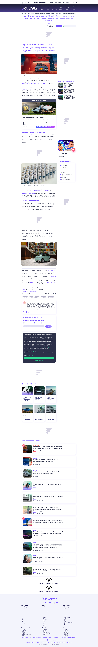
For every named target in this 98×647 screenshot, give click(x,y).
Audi (22, 617)
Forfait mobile (73, 2)
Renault (23, 623)
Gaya (65, 631)
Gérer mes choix (39, 360)
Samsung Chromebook (69, 613)
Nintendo (45, 610)
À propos (38, 642)
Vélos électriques (67, 627)
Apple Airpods (67, 617)
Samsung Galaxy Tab (47, 633)
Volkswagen (24, 625)
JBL (65, 620)
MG (22, 621)
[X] (41, 603)
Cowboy (65, 629)
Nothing (66, 621)
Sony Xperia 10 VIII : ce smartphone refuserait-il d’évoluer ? (48, 558)
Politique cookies (29, 355)
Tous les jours (28, 322)
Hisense (44, 617)
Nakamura (66, 633)
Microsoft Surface (67, 612)
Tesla (23, 624)
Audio (64, 616)
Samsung (45, 621)
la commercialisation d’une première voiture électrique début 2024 (39, 82)
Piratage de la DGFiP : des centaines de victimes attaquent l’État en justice (45, 460)
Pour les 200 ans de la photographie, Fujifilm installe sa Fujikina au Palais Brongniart (27, 399)
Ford (22, 620)
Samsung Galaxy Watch (26, 634)
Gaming (44, 605)
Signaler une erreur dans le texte (29, 291)
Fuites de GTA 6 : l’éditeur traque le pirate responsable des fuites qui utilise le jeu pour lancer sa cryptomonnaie (47, 509)
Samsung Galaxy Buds (68, 622)
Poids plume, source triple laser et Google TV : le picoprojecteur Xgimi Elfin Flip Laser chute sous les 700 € (47, 448)
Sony (44, 622)
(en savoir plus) (47, 347)
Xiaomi (23, 613)
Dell (65, 608)
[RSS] (48, 603)
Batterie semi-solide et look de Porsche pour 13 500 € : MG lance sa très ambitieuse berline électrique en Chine (69, 91)
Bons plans (66, 2)
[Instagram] (43, 603)
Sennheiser (66, 623)
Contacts (43, 642)
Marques (44, 297)
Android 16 (74, 637)
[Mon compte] (30, 2)
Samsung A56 (64, 165)
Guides (59, 2)
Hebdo (36, 322)
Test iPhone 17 (56, 637)
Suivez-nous (58, 26)
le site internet (31, 135)
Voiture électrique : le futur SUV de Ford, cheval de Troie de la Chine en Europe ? (68, 85)
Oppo (23, 610)
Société (35, 506)
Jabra (65, 619)
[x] (23, 312)
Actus (51, 2)
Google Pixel (24, 607)
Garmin (23, 632)
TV (42, 616)
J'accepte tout (39, 357)
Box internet (63, 177)
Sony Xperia (24, 612)
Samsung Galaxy (25, 611)
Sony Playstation (46, 612)
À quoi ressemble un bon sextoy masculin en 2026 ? (47, 485)
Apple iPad (45, 629)
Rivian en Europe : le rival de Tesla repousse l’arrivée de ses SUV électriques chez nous (47, 570)
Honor (65, 610)
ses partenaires (32, 351)
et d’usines (50, 270)
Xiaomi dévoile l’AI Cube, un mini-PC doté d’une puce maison (48, 497)
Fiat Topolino (28, 278)
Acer (65, 606)
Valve (44, 613)
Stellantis (28, 293)
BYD (22, 618)
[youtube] (28, 312)
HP (64, 611)
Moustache (66, 632)
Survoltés (28, 13)
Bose (65, 618)
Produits (35, 494)
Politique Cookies (51, 642)
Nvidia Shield (45, 611)
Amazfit (23, 629)
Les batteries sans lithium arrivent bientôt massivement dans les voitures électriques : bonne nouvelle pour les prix (51, 417)
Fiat (27, 89)
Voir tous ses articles (48, 312)
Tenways (66, 634)
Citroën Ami (53, 276)
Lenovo (65, 609)
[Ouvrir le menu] (22, 2)
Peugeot (52, 87)
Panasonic (45, 619)
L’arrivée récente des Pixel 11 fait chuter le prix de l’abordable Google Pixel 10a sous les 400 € (48, 521)
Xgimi (44, 624)
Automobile (24, 616)
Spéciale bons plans (47, 322)
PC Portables (66, 605)
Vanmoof (66, 635)
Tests (55, 2)
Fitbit (23, 631)
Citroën (24, 89)
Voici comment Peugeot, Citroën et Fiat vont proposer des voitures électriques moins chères (27, 417)
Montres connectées (26, 627)
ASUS (44, 606)
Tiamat (32, 293)
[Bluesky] (57, 603)
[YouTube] (50, 603)
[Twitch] (52, 603)
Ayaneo (44, 607)
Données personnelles (63, 642)
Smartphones (24, 605)
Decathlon (66, 630)
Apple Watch (24, 630)
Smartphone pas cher (65, 172)
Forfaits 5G (63, 167)
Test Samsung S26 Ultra (60, 639)
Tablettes (44, 627)
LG (43, 618)
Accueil (23, 13)
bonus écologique (50, 282)
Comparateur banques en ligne (39, 639)
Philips (44, 620)
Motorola (23, 609)
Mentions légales (30, 642)
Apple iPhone (24, 606)
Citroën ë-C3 (32, 282)
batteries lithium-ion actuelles (42, 190)
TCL (43, 623)
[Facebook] (46, 603)
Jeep (31, 89)
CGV (71, 642)
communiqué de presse (30, 87)
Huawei (23, 608)
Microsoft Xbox (46, 609)
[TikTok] (55, 603)
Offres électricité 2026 (65, 179)
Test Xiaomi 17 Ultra (66, 637)
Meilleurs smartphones (66, 169)
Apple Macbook (67, 607)
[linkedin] (26, 312)
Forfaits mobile (64, 170)
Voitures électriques (35, 13)
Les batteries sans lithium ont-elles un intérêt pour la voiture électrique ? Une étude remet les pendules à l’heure (39, 417)
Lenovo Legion (46, 608)
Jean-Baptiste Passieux (32, 302)
